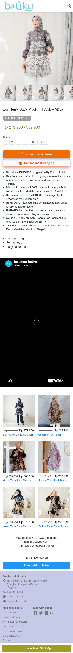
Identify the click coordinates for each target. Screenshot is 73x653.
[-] (35, 613)
